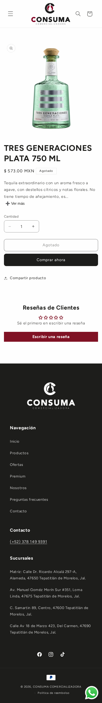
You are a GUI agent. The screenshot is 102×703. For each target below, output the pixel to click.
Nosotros (18, 488)
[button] (10, 14)
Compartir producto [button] (28, 278)
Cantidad (11, 216)
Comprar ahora (51, 259)
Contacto (18, 511)
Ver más (18, 203)
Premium (18, 476)
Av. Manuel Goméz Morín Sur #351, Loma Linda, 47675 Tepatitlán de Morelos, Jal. (46, 593)
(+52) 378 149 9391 (28, 541)
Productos (19, 453)
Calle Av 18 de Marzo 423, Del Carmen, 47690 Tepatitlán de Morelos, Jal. (50, 629)
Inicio (15, 441)
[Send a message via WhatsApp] (92, 693)
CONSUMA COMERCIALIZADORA (57, 686)
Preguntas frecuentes (29, 499)
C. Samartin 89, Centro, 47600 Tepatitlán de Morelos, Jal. (49, 611)
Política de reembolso (53, 693)
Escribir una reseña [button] (51, 336)
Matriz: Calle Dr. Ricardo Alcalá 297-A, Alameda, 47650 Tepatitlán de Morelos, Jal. (48, 574)
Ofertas (16, 464)
